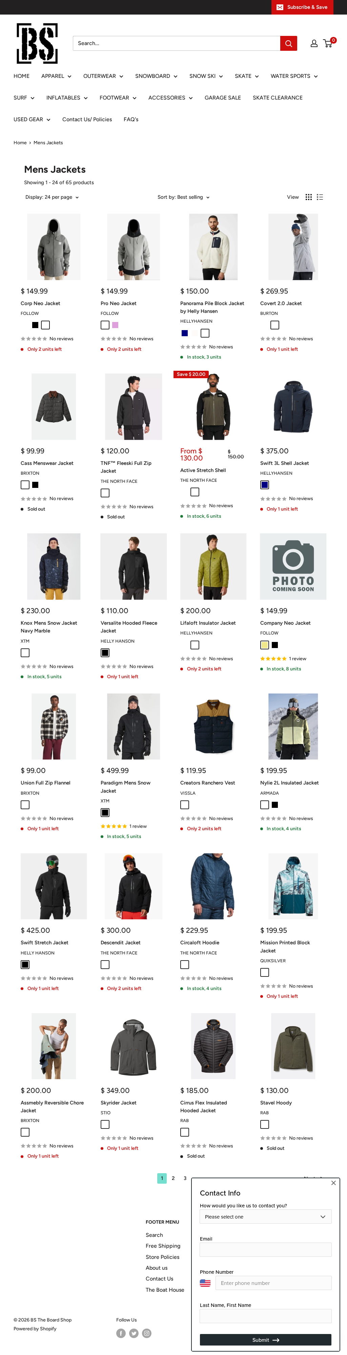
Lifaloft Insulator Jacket (208, 623)
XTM (25, 641)
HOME (21, 76)
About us (156, 1268)
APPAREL (52, 76)
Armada (269, 793)
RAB (184, 1120)
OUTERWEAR (99, 76)
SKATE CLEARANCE (278, 97)
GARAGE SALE (223, 97)
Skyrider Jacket (119, 1103)
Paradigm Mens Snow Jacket (125, 787)
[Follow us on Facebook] (121, 1333)
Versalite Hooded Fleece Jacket (129, 627)
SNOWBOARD (152, 76)
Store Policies (162, 1257)
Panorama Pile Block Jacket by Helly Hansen (212, 307)
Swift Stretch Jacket (44, 943)
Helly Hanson (118, 641)
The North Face (119, 481)
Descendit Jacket (121, 943)
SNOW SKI (202, 76)
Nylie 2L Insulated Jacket (289, 783)
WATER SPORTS (290, 76)
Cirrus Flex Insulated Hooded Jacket (203, 1107)
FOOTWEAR (114, 97)
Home (20, 143)
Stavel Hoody (276, 1103)
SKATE (243, 76)
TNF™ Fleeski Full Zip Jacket (126, 467)
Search (154, 1235)
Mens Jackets (48, 143)
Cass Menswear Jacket (47, 463)
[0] (328, 43)
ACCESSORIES (166, 97)
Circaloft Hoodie (199, 943)
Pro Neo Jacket (119, 303)
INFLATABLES (63, 97)
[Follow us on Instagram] (146, 1333)
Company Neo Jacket (285, 623)
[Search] (288, 43)
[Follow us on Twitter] (134, 1333)
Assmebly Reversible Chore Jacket (52, 1107)
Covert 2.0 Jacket (281, 303)
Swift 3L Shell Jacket (284, 463)
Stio (105, 1112)
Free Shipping (163, 1246)
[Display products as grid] (309, 197)
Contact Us (159, 1278)
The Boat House (165, 1290)
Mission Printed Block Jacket (285, 946)
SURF (20, 97)
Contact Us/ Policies (87, 119)
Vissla (188, 793)
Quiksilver (273, 960)
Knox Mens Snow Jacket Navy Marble (49, 627)
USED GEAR (28, 119)
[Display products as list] (320, 197)
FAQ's (131, 119)
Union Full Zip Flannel (45, 783)
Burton (269, 313)
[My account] (314, 43)
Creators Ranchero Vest (207, 783)
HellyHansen (196, 321)
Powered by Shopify (35, 1329)
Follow (30, 313)
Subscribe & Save (307, 7)
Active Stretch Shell (203, 470)
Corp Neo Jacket (40, 303)
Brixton (30, 473)
